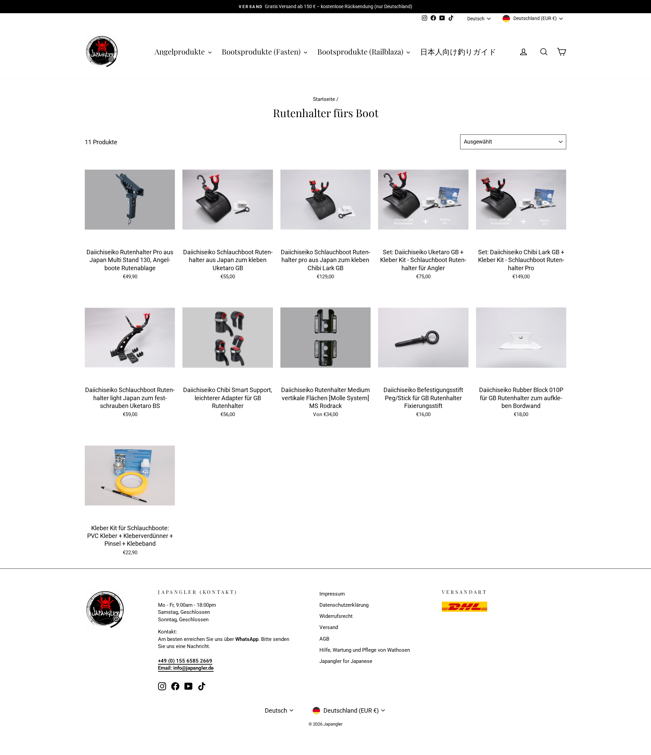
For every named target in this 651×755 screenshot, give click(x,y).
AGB (324, 639)
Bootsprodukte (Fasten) (262, 51)
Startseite (324, 99)
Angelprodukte (180, 51)
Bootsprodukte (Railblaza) (361, 51)
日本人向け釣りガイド (458, 51)
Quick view (130, 237)
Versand (328, 627)
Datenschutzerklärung (344, 605)
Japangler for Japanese (345, 661)
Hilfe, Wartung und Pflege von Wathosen (364, 650)
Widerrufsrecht (336, 616)
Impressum (332, 594)
